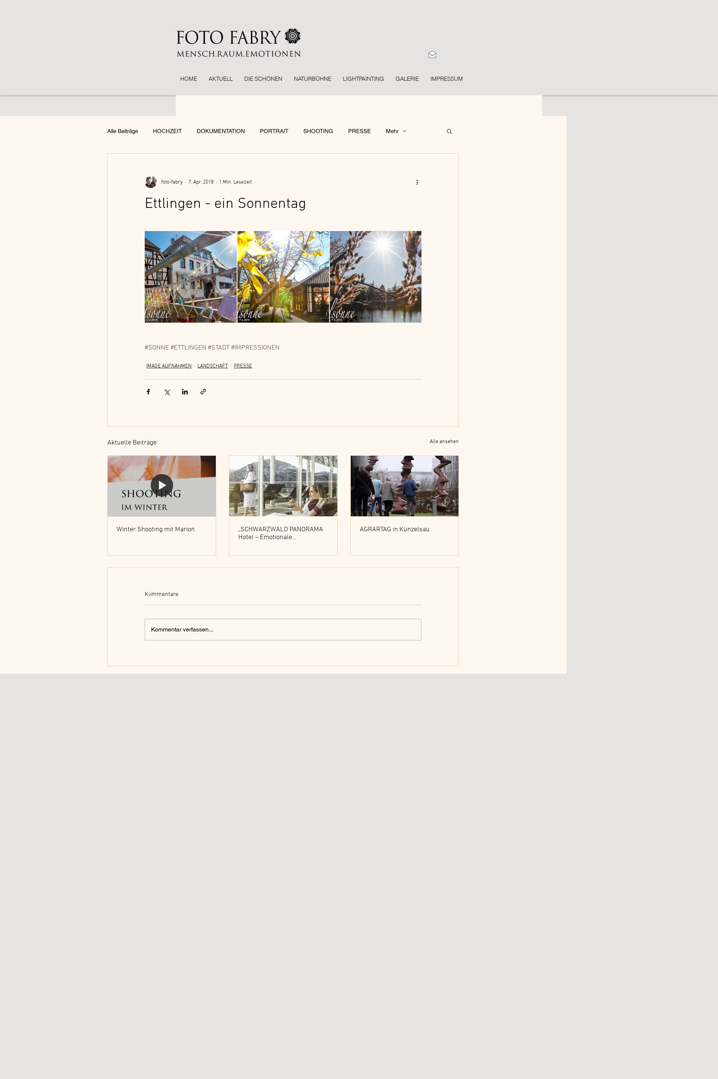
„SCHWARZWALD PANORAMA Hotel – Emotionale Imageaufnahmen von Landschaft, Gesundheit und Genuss (280, 533)
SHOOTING (318, 131)
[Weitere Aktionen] (416, 182)
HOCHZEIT (167, 131)
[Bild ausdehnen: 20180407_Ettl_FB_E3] (283, 277)
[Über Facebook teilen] (148, 391)
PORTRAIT (274, 131)
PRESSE (359, 131)
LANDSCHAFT (212, 366)
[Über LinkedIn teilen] (184, 391)
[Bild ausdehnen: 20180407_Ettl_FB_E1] (190, 277)
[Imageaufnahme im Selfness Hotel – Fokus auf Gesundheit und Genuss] (283, 486)
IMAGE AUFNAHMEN (168, 366)
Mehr (392, 131)
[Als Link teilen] (203, 391)
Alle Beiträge (122, 131)
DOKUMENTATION (221, 131)
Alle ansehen (444, 442)
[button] (449, 131)
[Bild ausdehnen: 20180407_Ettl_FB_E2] (375, 277)
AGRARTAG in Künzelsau (395, 530)
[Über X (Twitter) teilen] (166, 391)
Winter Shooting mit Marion (156, 530)
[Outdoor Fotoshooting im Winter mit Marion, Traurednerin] (162, 486)
